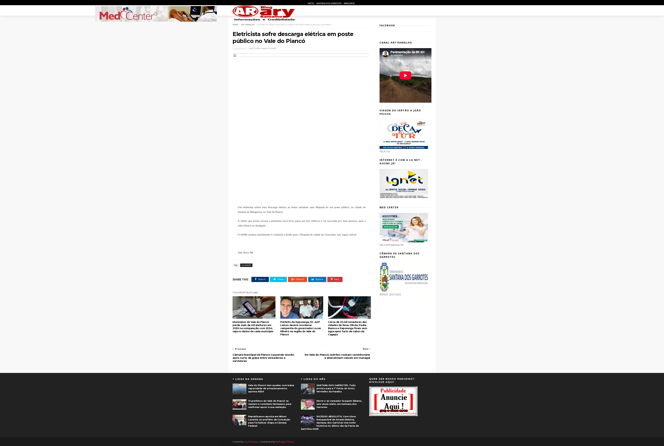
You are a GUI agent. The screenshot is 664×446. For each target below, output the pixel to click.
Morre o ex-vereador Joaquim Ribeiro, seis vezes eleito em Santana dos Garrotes (339, 403)
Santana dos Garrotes (329, 3)
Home (235, 25)
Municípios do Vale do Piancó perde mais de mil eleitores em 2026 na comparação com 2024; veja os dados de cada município (253, 326)
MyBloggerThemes (285, 441)
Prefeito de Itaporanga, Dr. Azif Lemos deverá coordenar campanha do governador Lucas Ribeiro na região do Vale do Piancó (300, 328)
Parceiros (349, 3)
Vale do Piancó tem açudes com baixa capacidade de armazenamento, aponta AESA (271, 388)
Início (311, 3)
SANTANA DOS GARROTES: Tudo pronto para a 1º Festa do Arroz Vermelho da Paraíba (336, 388)
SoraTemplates (251, 441)
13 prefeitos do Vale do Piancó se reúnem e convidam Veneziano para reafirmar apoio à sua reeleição (269, 403)
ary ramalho (248, 25)
